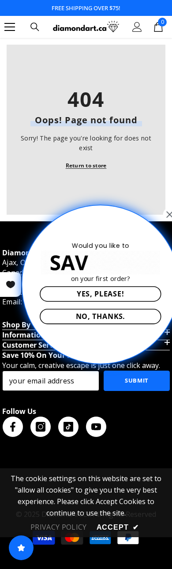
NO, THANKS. (91, 316)
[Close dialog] (160, 215)
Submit (137, 380)
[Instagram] (40, 426)
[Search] (35, 27)
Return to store (86, 165)
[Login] (137, 27)
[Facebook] (12, 426)
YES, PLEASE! (91, 293)
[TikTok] (68, 426)
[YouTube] (96, 426)
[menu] (9, 27)
